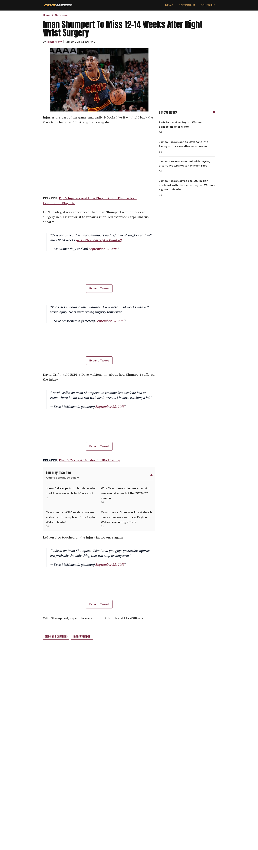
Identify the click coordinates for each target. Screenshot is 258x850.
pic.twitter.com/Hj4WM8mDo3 (98, 240)
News (169, 5)
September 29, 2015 (102, 249)
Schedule (208, 5)
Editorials (187, 5)
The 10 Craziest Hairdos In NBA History (89, 460)
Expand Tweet (99, 288)
